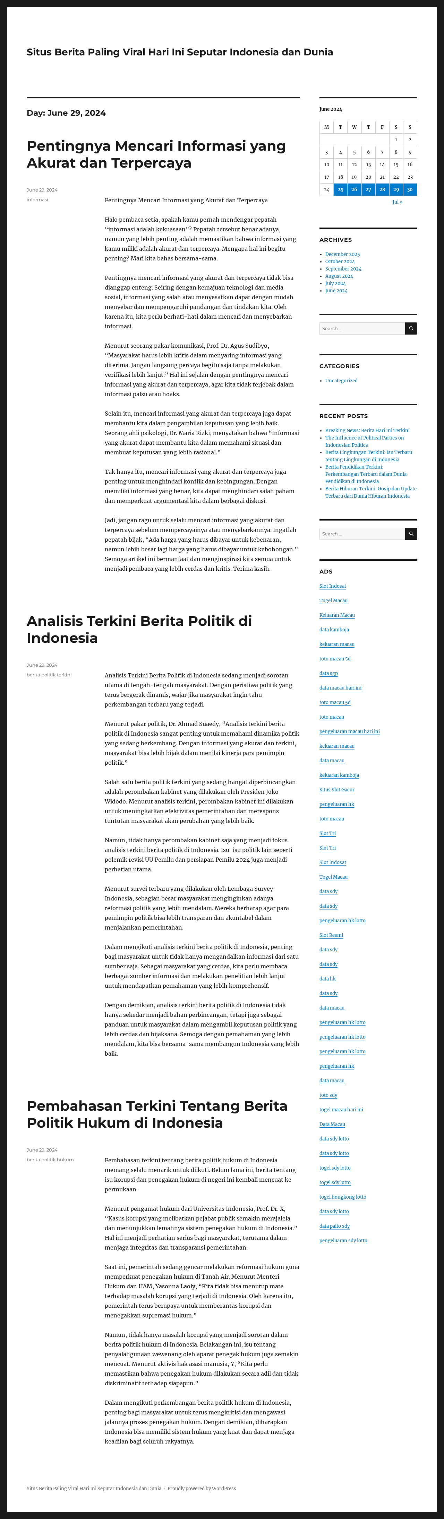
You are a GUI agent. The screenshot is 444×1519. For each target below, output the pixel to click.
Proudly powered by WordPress (202, 1489)
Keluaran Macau (337, 615)
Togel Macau (333, 601)
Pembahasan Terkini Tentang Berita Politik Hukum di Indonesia (157, 1114)
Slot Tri (327, 833)
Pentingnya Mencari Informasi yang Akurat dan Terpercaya (156, 154)
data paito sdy (334, 1226)
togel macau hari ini (341, 1110)
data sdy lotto (334, 1139)
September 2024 (343, 269)
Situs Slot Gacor (337, 790)
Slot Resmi (331, 935)
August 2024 (339, 276)
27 (368, 190)
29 (396, 190)
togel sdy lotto (335, 1168)
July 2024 (335, 283)
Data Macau (332, 1124)
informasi (37, 199)
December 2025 (342, 254)
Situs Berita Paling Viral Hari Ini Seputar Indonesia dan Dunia (180, 52)
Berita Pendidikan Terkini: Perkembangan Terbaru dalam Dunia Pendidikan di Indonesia (366, 474)
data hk (327, 979)
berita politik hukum (50, 1159)
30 (410, 190)
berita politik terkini (49, 674)
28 (382, 190)
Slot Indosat (332, 586)
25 (340, 190)
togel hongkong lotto (342, 1197)
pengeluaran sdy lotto (343, 1241)
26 (354, 190)
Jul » (398, 202)
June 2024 (336, 291)
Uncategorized (341, 381)
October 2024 (340, 262)
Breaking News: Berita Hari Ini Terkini (367, 431)
